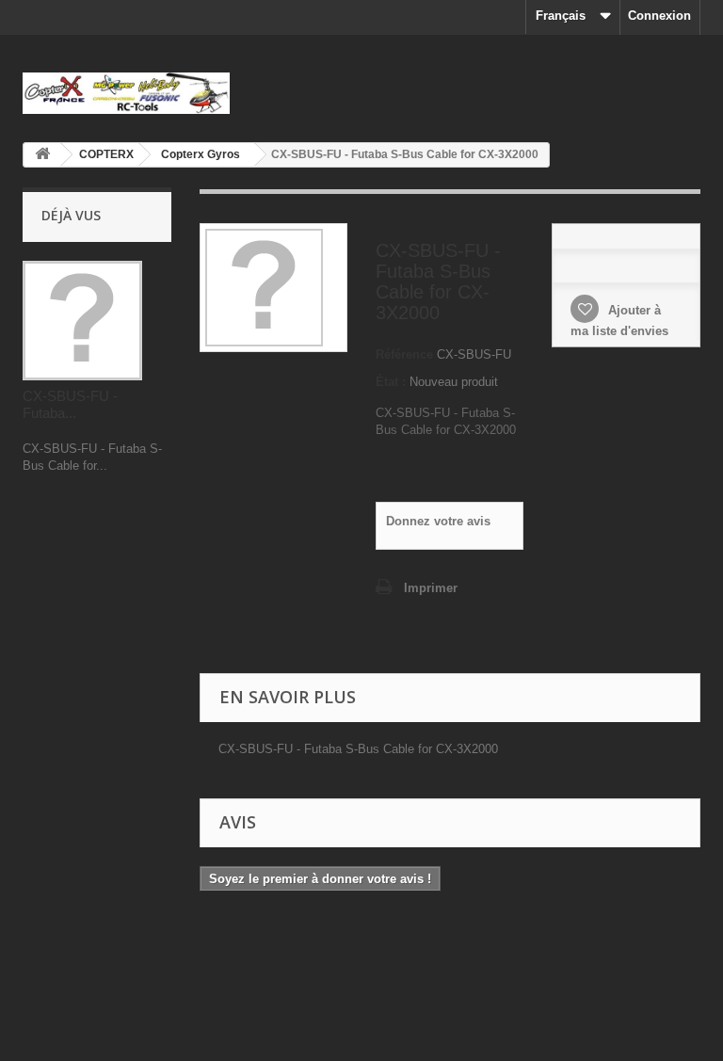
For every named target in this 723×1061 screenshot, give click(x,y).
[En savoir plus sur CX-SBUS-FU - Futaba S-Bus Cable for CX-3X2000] (82, 320)
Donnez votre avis (438, 521)
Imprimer (431, 588)
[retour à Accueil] (42, 155)
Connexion (659, 15)
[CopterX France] (126, 93)
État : (391, 382)
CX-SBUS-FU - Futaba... (70, 404)
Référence (404, 354)
